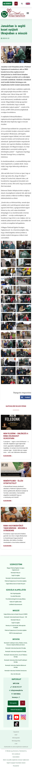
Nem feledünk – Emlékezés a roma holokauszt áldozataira (15, 435)
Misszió (16, 611)
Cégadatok (16, 732)
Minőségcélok (16, 738)
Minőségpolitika (16, 741)
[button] (22, 3)
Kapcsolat (16, 679)
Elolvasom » (7, 456)
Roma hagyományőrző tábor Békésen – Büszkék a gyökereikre (15, 528)
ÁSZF (16, 735)
